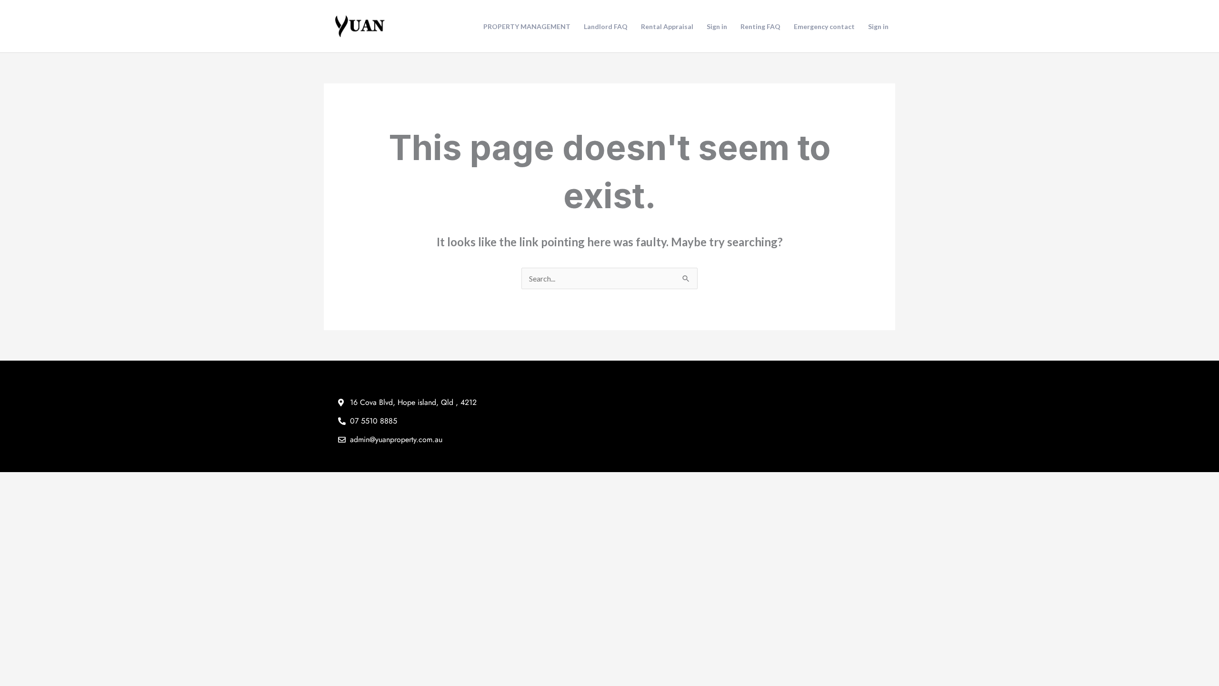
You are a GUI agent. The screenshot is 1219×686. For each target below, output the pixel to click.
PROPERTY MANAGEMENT (526, 26)
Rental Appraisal (667, 26)
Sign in (717, 26)
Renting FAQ (760, 26)
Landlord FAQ (606, 26)
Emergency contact (824, 26)
